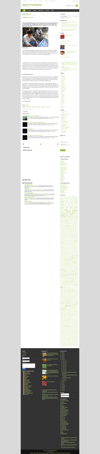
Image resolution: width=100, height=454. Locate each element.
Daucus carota (73, 258)
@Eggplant (66, 201)
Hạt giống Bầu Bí (73, 273)
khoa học (66, 287)
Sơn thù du (73, 326)
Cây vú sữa (71, 246)
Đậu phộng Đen (75, 265)
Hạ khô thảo (72, 272)
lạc (77, 287)
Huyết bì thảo (68, 284)
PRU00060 (61, 315)
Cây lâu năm (76, 243)
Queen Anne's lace (71, 316)
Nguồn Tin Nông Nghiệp (31, 5)
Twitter (34, 106)
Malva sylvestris (75, 294)
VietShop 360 (62, 192)
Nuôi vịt (66, 309)
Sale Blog (62, 432)
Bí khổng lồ (71, 229)
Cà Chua (64, 236)
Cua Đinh (64, 253)
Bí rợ (76, 230)
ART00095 (76, 223)
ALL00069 (74, 219)
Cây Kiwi (73, 243)
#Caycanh (62, 76)
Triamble (61, 338)
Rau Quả (66, 320)
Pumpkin (73, 315)
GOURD (73, 271)
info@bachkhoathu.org (28, 390)
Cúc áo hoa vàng (71, 253)
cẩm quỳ (67, 241)
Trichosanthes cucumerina (71, 338)
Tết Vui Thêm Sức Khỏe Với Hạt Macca (68, 447)
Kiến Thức (47, 10)
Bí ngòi (77, 229)
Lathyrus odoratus (71, 289)
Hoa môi (61, 282)
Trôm (66, 339)
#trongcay (62, 217)
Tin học (61, 431)
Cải (77, 237)
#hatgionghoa (63, 88)
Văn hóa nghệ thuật (63, 172)
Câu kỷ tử (72, 241)
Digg (48, 106)
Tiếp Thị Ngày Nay (63, 403)
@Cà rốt (67, 199)
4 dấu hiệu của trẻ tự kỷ (65, 67)
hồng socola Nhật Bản (75, 283)
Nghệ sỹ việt (62, 416)
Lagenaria (61, 288)
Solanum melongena (67, 326)
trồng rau (71, 339)
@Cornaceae (76, 200)
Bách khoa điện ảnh (63, 433)
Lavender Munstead (70, 292)
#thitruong (67, 214)
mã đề (72, 294)
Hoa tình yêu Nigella (75, 282)
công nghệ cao (72, 252)
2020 (62, 359)
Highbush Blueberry (71, 277)
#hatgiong (62, 86)
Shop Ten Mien (62, 184)
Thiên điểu (61, 333)
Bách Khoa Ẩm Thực (63, 164)
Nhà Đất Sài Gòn (64, 125)
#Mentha (69, 213)
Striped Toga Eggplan (74, 328)
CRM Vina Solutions (63, 421)
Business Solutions (27, 373)
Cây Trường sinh (67, 246)
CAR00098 (61, 240)
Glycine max (65, 271)
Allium (77, 219)
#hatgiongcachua (62, 211)
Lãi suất (61, 404)
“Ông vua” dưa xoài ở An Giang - (33, 115)
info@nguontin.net (27, 391)
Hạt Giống (62, 107)
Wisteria (61, 345)
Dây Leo (63, 259)
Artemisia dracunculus (63, 224)
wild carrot (61, 344)
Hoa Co (25, 378)
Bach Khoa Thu (27, 372)
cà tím (72, 237)
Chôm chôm (72, 248)
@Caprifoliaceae (75, 199)
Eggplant (74, 266)
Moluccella (73, 298)
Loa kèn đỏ (76, 293)
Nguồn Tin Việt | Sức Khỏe (29, 197)
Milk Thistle (63, 298)
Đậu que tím (62, 266)
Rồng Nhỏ (26, 384)
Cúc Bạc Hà (76, 253)
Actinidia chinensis (69, 218)
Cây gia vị (72, 242)
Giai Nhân (62, 180)
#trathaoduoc (63, 100)
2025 (62, 354)
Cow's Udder (67, 252)
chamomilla (61, 247)
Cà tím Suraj (75, 237)
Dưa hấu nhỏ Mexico (63, 260)
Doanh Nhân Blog (63, 427)
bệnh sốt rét (73, 228)
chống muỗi (76, 248)
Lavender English (75, 292)
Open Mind (26, 383)
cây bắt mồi (62, 242)
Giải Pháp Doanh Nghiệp (65, 127)
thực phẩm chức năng (72, 334)
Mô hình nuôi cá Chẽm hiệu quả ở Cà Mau (35, 135)
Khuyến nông (70, 287)
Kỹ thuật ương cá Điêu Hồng (65, 57)
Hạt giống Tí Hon (71, 276)
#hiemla (62, 91)
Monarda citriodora (70, 299)
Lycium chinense (68, 294)
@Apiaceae (73, 196)
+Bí (61, 104)
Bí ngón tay (67, 230)
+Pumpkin (71, 217)
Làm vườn (76, 288)
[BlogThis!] (24, 111)
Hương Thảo (76, 284)
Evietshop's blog (63, 425)
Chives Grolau (69, 248)
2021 (62, 358)
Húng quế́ (64, 284)
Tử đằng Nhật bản (64, 340)
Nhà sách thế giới (63, 190)
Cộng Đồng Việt (27, 188)
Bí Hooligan (68, 229)
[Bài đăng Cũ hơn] (57, 144)
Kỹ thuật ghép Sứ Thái (64, 43)
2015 (62, 387)
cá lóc (75, 236)
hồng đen (66, 283)
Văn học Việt (62, 419)
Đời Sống (34, 10)
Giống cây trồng (63, 270)
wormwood (69, 345)
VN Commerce (63, 124)
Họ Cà (75, 278)
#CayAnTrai (63, 74)
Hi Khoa (25, 377)
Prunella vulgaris (69, 315)
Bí (66, 229)
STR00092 (64, 328)
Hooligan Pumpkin (62, 283)
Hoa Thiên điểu (70, 282)
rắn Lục (69, 320)
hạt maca (75, 276)
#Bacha (66, 207)
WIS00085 (76, 344)
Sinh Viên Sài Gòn (64, 128)
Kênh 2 (62, 287)
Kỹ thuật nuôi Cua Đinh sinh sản (65, 41)
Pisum (67, 314)
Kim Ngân (73, 287)
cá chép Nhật (73, 235)
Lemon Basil (62, 293)
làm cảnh (70, 288)
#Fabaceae (65, 210)
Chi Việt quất (63, 248)
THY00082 (76, 334)
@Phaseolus (62, 205)
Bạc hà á (70, 225)
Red (71, 320)
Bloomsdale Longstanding (69, 234)
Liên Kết (52, 10)
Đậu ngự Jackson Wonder (69, 265)
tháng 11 (63, 362)
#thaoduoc (63, 94)
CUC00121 (65, 254)
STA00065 (71, 327)
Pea (63, 310)
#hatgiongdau (63, 87)
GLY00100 (61, 271)
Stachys (74, 327)
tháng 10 (63, 363)
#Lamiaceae (66, 213)
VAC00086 (73, 340)
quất (68, 316)
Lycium (64, 294)
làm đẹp (73, 288)
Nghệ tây (76, 300)
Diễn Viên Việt (62, 417)
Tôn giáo (61, 171)
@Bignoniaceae (62, 199)
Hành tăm (76, 272)
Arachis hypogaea (72, 223)
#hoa (62, 93)
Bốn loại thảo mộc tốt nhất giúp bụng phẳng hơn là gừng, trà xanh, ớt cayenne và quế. (53, 354)
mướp (74, 299)
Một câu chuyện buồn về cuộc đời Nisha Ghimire (69, 24)
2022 (62, 356)
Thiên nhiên (65, 333)
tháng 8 (63, 366)
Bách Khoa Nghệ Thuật (64, 413)
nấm (61, 300)
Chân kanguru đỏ (70, 247)
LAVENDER (65, 292)
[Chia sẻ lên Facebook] (26, 111)
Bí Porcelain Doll (73, 230)
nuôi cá (64, 308)
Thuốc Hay (62, 175)
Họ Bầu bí (72, 278)
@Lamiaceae (75, 202)
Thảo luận (67, 332)
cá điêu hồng (72, 236)
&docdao (67, 206)
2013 (62, 390)
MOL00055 (70, 298)
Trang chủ (25, 352)
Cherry (74, 247)
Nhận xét (63, 396)
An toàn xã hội (62, 170)
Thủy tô (64, 334)
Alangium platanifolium (63, 219)
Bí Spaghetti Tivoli (65, 231)
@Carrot (65, 200)
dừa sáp (71, 260)
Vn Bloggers (63, 117)
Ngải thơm (73, 300)
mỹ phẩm (76, 299)
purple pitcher (65, 316)
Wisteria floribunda (65, 345)
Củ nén (61, 253)
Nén (66, 300)
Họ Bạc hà (69, 278)
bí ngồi (70, 230)
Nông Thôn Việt (63, 420)
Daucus (70, 258)
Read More (52, 118)
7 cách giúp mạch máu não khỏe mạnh (67, 30)
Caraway (71, 240)
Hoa (61, 105)
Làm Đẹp (61, 179)
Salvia (66, 322)
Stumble (43, 106)
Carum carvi (63, 241)
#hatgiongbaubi (75, 210)
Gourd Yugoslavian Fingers (66, 272)
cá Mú (77, 236)
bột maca (61, 235)
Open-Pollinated (70, 309)
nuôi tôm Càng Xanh (75, 308)
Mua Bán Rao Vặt (63, 188)
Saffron (64, 322)
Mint (68, 298)
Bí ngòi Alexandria (62, 230)
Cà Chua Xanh (68, 236)
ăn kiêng (65, 225)
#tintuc (62, 98)
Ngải (71, 300)
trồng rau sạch (75, 339)
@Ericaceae (71, 201)
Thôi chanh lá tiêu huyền (70, 333)
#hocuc (77, 212)
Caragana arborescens (67, 240)
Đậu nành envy (72, 264)
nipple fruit (66, 304)
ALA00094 (76, 218)
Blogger (52, 451)
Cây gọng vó (64, 243)
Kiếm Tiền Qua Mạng (64, 121)
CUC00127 (72, 254)
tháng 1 (63, 380)
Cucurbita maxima (75, 255)
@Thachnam (62, 206)
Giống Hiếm (72, 270)
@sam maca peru (67, 205)
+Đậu (68, 217)
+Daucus (66, 217)
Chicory (66, 248)
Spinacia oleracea (67, 327)
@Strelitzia (76, 205)
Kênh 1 (76, 285)
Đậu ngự (64, 265)
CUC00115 (61, 254)
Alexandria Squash (69, 219)
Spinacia (64, 327)
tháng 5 (63, 370)
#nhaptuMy (72, 213)
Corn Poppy (64, 252)
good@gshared (26, 389)
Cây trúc (63, 246)
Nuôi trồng (62, 309)
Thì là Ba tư (76, 332)
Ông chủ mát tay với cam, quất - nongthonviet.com (36, 122)
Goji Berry (70, 271)
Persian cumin (76, 310)
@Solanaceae (72, 205)
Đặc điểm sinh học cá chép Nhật (70, 45)
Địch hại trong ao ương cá (66, 377)
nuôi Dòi (70, 308)
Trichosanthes (65, 338)
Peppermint (65, 310)
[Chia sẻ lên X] (25, 111)
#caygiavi (62, 81)
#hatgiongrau (63, 90)
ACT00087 (64, 218)
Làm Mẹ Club (62, 162)
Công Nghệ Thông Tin (28, 184)
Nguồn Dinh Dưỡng (27, 201)
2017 (62, 384)
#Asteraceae (62, 207)
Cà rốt (65, 237)
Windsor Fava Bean (71, 344)
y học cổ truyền (73, 345)
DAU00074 (67, 258)
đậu (74, 261)
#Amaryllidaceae (75, 206)
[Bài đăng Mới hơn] (23, 144)
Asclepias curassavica (74, 224)
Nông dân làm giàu (27, 109)
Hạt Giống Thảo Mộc (66, 276)
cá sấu (70, 237)
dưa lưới (67, 260)
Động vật (71, 266)
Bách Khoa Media (63, 415)
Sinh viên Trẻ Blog (63, 167)
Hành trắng (62, 273)
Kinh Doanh (29, 10)
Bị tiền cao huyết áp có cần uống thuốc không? (69, 29)
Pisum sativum (71, 314)
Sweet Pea (70, 329)
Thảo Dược (64, 332)
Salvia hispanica (69, 322)
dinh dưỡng (66, 259)
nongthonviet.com (75, 304)
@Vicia (65, 206)
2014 (62, 388)
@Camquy (71, 199)
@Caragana (62, 200)
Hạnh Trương (26, 376)
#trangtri (64, 216)
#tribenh (62, 101)
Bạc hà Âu (73, 225)
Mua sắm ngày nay (63, 186)
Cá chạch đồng (67, 235)
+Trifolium (74, 217)
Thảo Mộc (70, 332)
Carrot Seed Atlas (75, 240)
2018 (62, 383)
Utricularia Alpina (69, 340)
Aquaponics (64, 223)
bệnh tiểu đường (63, 229)
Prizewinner (76, 314)
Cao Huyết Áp (63, 111)
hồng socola (69, 283)
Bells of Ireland (65, 228)
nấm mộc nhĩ (64, 300)
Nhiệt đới (63, 304)
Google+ (39, 106)
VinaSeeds (26, 388)
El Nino (77, 266)
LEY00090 (65, 293)
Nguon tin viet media (63, 168)
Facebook (29, 106)
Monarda (66, 299)
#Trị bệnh (62, 80)
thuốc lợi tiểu (76, 333)
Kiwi (76, 287)
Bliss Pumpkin (62, 234)
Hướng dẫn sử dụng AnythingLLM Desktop (31, 185)
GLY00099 (76, 270)
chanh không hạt (65, 247)
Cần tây (69, 241)
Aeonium (73, 218)
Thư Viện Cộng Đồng (27, 385)
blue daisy (74, 234)
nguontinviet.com (30, 17)
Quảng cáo (62, 191)
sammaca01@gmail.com (28, 393)
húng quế (61, 284)
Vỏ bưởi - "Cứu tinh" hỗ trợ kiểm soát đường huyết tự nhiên (33, 189)
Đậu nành (67, 264)
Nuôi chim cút (26, 14)
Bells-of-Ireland (69, 228)
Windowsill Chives (66, 344)
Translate (68, 17)
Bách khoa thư (63, 131)
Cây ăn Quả (76, 241)
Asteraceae (61, 225)
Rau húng (63, 320)
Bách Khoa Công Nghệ (64, 411)
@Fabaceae (76, 201)
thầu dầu (73, 332)
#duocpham (63, 84)
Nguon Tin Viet (26, 379)
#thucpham (63, 97)
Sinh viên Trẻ (63, 132)
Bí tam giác (70, 231)
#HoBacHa (73, 212)
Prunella (65, 315)
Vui (60, 166)
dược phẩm (73, 260)
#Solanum (76, 213)
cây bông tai (65, 242)
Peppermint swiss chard (70, 310)
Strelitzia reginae (68, 328)
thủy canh (61, 334)
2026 (62, 352)
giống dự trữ (69, 270)
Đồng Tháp (68, 266)
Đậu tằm (65, 266)
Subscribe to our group (64, 142)
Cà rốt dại (67, 237)
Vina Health (63, 120)
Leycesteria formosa (70, 293)
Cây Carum (69, 242)
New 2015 (69, 300)
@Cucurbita (62, 201)
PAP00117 (73, 309)
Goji (68, 271)
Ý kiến (76, 345)
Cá (64, 235)
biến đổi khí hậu (74, 231)
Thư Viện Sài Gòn (63, 428)
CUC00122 (68, 254)
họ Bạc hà (65, 278)
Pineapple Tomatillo (63, 314)
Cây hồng (67, 243)
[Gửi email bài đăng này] (23, 111)
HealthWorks (64, 277)
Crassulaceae (76, 252)
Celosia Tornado (75, 246)
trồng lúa (68, 339)
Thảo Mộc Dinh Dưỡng (65, 114)
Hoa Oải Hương (65, 282)
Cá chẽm (70, 235)
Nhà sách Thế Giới (27, 382)
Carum (61, 241)
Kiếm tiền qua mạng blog (64, 187)
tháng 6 (63, 369)
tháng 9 (63, 365)
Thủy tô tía (66, 334)
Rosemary (72, 321)
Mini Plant (66, 298)
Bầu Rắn (61, 228)
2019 (62, 381)
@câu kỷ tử (69, 200)
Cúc (67, 253)
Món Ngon (63, 299)
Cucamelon (76, 254)
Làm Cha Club (62, 163)
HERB (67, 277)
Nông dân (68, 305)
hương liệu (71, 284)
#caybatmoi (76, 207)
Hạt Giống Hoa (66, 275)
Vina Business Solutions (64, 400)
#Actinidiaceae (71, 206)
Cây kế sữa (70, 243)
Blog (64, 234)
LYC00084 (61, 294)
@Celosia (72, 200)
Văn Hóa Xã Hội (40, 10)
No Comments (33, 15)
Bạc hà (67, 225)
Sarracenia (73, 322)
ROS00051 (69, 321)
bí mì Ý (75, 229)
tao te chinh (26, 394)
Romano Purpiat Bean (63, 321)
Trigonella (64, 339)
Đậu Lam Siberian (63, 264)
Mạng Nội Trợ (63, 118)
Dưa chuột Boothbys (75, 259)
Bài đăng (63, 394)
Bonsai (77, 234)
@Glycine (61, 202)
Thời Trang (62, 176)
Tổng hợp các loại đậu (69, 35)
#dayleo (62, 83)
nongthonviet (70, 304)
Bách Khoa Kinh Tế (63, 412)
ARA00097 (68, 223)
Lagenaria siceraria (66, 288)
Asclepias (69, 224)
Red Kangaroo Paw (75, 320)
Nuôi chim (32, 109)
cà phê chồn (62, 237)
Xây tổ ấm (62, 160)
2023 (62, 355)
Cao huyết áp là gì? (64, 70)
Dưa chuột (70, 259)
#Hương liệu (63, 77)
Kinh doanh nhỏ (63, 408)
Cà (63, 235)
